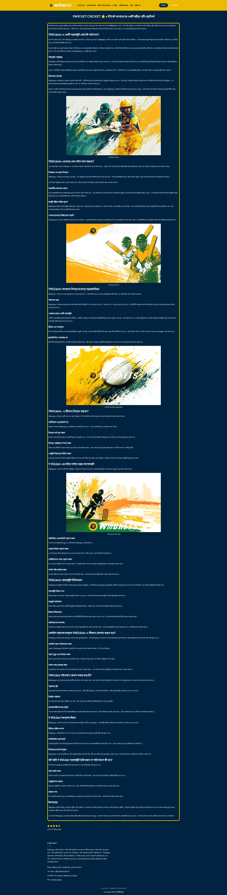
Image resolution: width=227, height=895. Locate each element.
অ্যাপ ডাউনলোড (91, 5)
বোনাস (131, 5)
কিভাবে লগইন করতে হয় (104, 5)
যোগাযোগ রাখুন (104, 888)
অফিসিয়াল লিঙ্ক (123, 5)
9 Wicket (81, 5)
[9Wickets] (60, 5)
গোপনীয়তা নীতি (113, 888)
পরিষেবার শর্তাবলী (122, 888)
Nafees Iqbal (56, 880)
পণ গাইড (114, 5)
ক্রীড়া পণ (137, 5)
